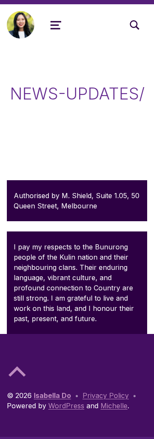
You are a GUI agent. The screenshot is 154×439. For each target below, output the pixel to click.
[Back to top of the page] (17, 378)
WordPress (66, 405)
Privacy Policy (106, 395)
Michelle (114, 405)
